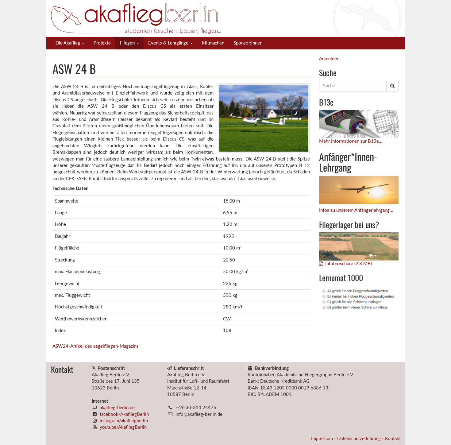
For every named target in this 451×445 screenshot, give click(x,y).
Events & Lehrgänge (169, 43)
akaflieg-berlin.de (117, 407)
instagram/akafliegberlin (124, 421)
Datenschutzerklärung (359, 438)
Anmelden (329, 58)
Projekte (102, 43)
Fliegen (128, 43)
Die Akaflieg (68, 43)
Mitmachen (213, 43)
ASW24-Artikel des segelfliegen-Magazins (95, 346)
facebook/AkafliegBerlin (124, 414)
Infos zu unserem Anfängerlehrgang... (356, 210)
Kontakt (393, 438)
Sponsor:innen (247, 43)
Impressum (322, 438)
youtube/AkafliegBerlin (123, 427)
